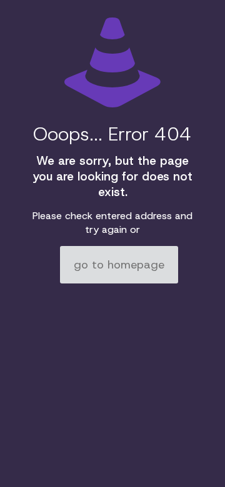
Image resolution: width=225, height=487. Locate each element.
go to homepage (119, 264)
